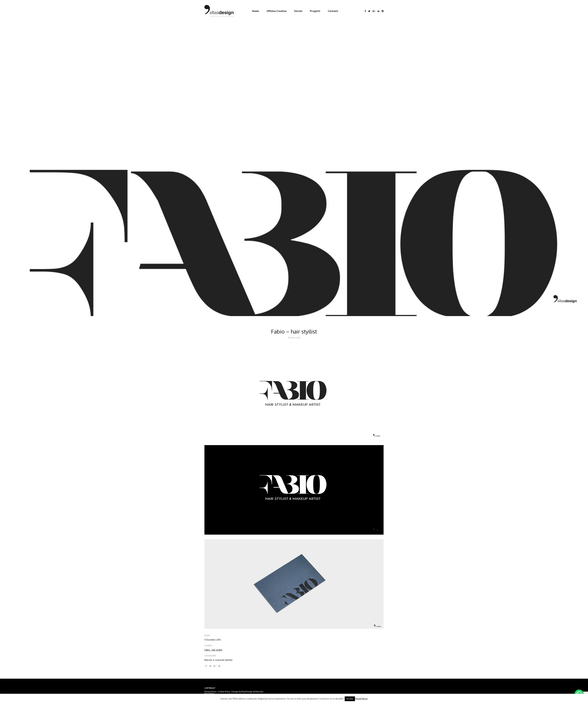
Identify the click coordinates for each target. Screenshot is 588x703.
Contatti (333, 11)
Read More (361, 698)
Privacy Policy (210, 691)
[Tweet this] (210, 666)
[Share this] (205, 666)
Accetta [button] (350, 698)
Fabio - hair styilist (213, 650)
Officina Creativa (276, 11)
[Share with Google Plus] (214, 666)
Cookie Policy (224, 691)
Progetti (315, 11)
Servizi (298, 11)
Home (255, 11)
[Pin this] (219, 666)
